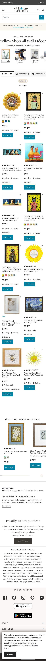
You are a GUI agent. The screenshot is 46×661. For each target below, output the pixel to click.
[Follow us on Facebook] (4, 598)
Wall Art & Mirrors (26, 37)
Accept (10, 654)
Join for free (23, 541)
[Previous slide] (4, 57)
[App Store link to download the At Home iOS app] (23, 605)
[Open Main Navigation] (3, 10)
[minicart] (42, 10)
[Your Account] (38, 9)
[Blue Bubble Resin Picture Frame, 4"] (6, 121)
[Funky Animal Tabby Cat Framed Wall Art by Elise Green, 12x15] (25, 123)
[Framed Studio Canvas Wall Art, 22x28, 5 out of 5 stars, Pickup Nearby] (34, 304)
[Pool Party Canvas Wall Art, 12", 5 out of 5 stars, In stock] (34, 152)
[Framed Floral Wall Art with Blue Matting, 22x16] (8, 457)
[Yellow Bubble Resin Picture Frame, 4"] (3, 121)
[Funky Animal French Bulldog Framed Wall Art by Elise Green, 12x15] (28, 123)
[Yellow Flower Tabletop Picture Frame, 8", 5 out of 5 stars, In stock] (34, 253)
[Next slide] (42, 57)
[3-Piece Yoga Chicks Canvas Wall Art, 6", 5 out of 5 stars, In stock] (12, 202)
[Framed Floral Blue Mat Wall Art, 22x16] (5, 457)
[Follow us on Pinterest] (32, 598)
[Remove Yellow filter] (26, 81)
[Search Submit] (41, 17)
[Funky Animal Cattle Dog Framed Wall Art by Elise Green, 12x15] (36, 123)
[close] (44, 635)
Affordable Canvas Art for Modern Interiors (19, 491)
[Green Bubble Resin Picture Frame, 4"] (9, 121)
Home (15, 37)
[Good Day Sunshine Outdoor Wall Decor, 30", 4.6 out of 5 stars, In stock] (34, 357)
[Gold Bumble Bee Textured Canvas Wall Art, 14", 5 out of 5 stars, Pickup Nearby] (12, 357)
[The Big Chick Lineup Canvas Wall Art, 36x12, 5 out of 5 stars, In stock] (12, 152)
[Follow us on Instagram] (23, 598)
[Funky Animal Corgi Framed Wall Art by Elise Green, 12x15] (31, 123)
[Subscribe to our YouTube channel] (41, 598)
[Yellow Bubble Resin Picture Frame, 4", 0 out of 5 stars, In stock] (12, 101)
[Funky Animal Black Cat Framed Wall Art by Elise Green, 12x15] (33, 123)
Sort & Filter (8, 74)
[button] (21, 9)
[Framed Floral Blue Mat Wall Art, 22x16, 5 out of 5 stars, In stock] (16, 434)
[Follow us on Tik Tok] (14, 598)
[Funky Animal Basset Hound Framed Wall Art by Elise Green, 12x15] (3, 275)
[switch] (19, 93)
